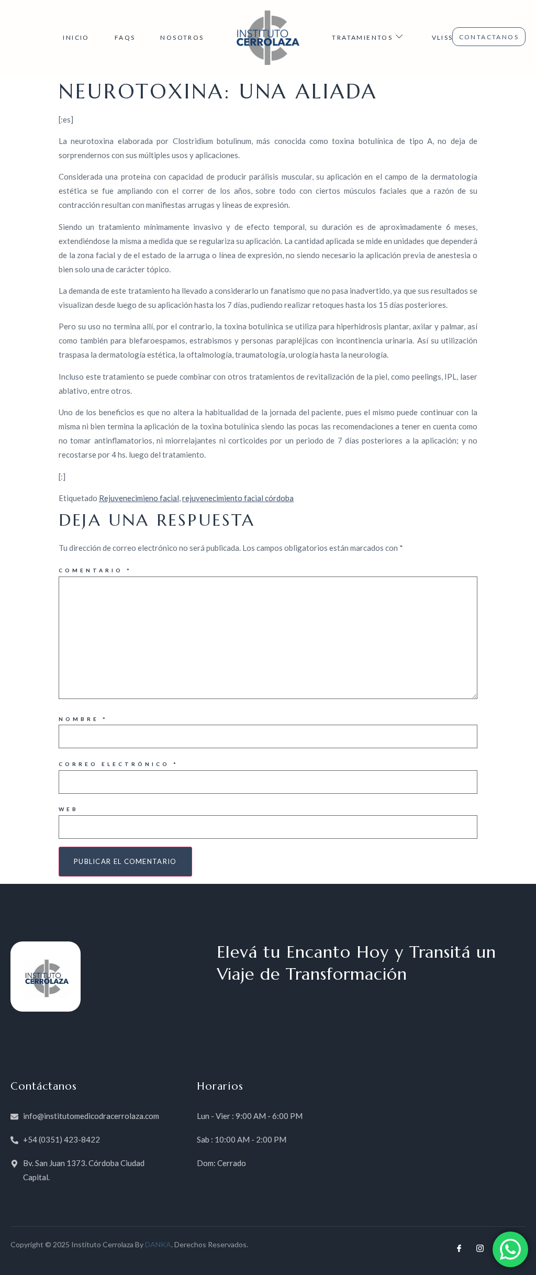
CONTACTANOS (489, 37)
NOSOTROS (182, 37)
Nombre (83, 719)
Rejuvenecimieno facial (139, 498)
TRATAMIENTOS (362, 37)
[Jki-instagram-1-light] (480, 1248)
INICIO (76, 37)
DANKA (158, 1244)
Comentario (95, 570)
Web (69, 809)
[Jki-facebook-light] (459, 1248)
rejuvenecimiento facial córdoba (238, 498)
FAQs (125, 37)
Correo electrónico (118, 764)
